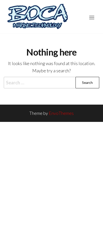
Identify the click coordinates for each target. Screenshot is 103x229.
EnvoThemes (61, 113)
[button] (91, 18)
